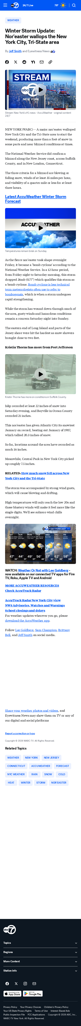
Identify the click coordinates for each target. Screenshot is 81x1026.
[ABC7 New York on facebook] (7, 984)
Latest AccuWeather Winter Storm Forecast (35, 199)
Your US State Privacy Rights (17, 1011)
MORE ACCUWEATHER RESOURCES (32, 585)
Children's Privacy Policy (56, 1007)
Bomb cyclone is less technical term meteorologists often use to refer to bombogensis (37, 289)
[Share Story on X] (15, 62)
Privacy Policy (10, 1007)
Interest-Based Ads (60, 1011)
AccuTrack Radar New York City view (33, 600)
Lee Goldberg (24, 630)
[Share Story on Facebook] (7, 62)
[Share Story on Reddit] (24, 62)
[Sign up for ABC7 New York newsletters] (34, 984)
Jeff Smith (15, 51)
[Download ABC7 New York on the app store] (12, 994)
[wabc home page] (9, 929)
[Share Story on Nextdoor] (33, 62)
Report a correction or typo (20, 733)
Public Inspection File (14, 1015)
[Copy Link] (50, 62)
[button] (5, 5)
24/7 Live (28, 5)
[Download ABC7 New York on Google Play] (33, 994)
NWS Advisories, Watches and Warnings (35, 605)
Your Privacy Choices (30, 1007)
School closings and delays (25, 610)
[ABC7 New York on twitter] (16, 984)
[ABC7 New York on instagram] (25, 984)
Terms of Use (41, 1011)
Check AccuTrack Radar (23, 590)
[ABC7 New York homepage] (15, 5)
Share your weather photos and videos (31, 710)
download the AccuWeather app (27, 620)
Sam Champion (46, 630)
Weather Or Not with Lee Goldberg (43, 570)
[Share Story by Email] (41, 62)
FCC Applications (36, 1015)
